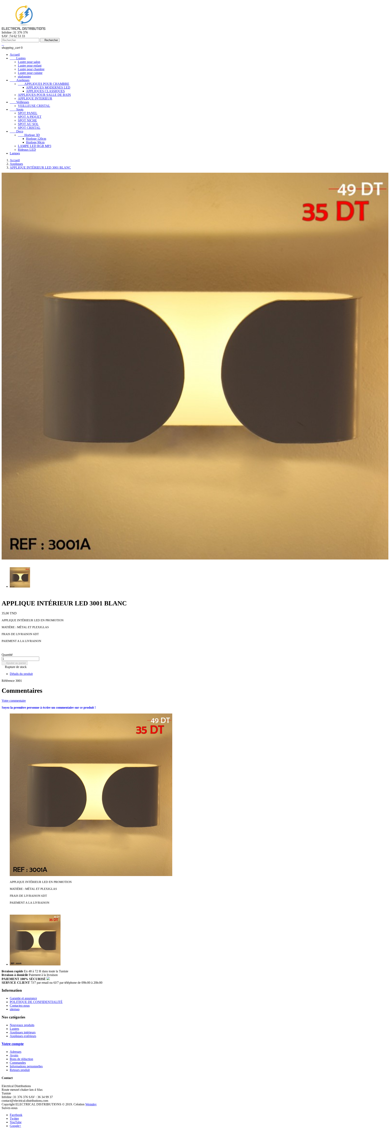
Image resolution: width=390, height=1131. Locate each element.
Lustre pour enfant (29, 65)
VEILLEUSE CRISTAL (34, 105)
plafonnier (24, 76)
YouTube (16, 1122)
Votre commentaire (14, 700)
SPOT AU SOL (28, 124)
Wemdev (91, 1104)
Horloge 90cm (35, 142)
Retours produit (20, 1070)
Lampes (15, 153)
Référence (8, 680)
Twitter (14, 1118)
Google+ (15, 1126)
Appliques (19, 80)
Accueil (15, 54)
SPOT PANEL (27, 113)
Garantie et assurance (23, 998)
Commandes (18, 1062)
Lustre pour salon (29, 62)
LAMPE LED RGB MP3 (34, 146)
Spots (16, 109)
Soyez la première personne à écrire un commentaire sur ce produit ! (49, 707)
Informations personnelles (26, 1066)
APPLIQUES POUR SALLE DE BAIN (44, 95)
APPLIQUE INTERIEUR (35, 98)
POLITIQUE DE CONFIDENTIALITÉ (36, 1002)
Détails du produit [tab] (21, 674)
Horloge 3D (29, 135)
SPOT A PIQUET (29, 116)
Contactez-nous (20, 1005)
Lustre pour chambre (31, 69)
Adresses (15, 1051)
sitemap (15, 1009)
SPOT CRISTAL (29, 127)
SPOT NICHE (27, 120)
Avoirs (14, 1055)
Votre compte (13, 1044)
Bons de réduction (21, 1059)
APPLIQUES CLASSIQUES (45, 91)
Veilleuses (19, 102)
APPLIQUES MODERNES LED (48, 87)
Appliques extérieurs (23, 1036)
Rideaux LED (27, 149)
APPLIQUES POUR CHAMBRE (43, 84)
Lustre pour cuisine (30, 73)
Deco (16, 131)
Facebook (16, 1115)
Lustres (18, 58)
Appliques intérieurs (23, 1032)
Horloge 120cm (36, 138)
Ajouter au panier (14, 663)
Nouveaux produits (22, 1025)
